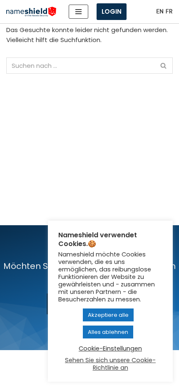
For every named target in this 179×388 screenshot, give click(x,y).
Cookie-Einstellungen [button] (110, 348)
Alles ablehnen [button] (108, 332)
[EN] (160, 11)
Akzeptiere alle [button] (108, 315)
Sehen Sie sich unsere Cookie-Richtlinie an (110, 363)
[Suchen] (163, 65)
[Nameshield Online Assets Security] (31, 12)
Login (112, 11)
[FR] (169, 11)
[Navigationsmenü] (78, 12)
